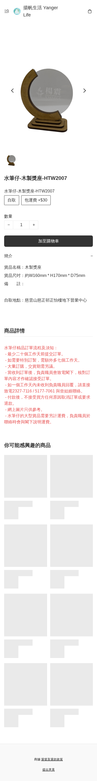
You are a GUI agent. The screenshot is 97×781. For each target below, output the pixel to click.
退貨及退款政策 (52, 759)
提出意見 (48, 769)
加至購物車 (48, 241)
